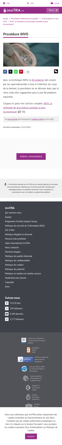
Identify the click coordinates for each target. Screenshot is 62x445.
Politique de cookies (14, 265)
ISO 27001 (10, 230)
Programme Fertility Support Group (21, 221)
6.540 (56, 3)
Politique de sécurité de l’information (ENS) (25, 226)
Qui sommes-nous (13, 213)
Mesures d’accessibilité (15, 239)
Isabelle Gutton (38, 119)
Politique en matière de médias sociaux (23, 273)
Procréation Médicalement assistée (24, 18)
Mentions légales (13, 252)
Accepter (31, 436)
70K (8, 3)
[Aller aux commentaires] (56, 71)
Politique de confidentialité (17, 260)
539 (31, 3)
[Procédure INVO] (31, 54)
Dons (7, 286)
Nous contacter (12, 247)
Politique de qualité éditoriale (18, 256)
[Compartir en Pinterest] (21, 72)
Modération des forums (15, 278)
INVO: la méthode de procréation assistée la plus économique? (27, 107)
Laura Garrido (12, 119)
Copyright (9, 282)
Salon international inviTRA (17, 243)
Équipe (8, 217)
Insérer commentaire (31, 156)
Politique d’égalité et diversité (18, 234)
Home (5, 18)
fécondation (38, 80)
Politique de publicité (15, 269)
